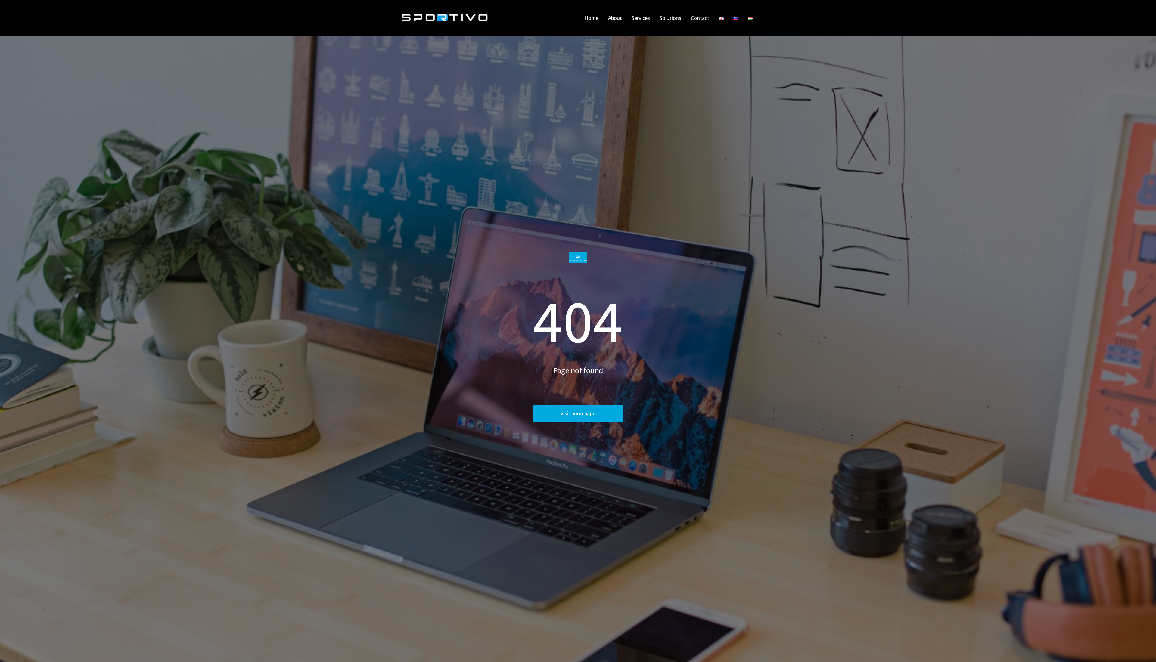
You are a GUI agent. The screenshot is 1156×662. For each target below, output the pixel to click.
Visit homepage (578, 413)
